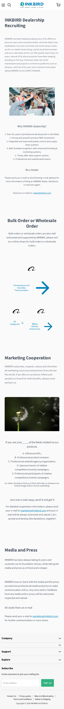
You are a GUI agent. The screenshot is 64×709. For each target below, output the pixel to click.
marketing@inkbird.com (33, 510)
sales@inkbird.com (42, 193)
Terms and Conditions (23, 699)
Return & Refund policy (44, 696)
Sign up (47, 683)
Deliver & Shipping (42, 699)
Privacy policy (25, 696)
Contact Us (11, 696)
